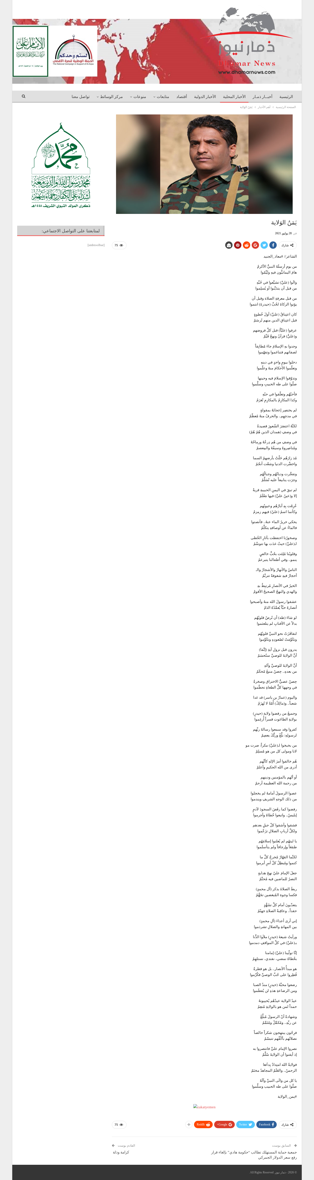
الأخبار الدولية (205, 97)
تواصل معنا (81, 97)
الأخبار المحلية (234, 97)
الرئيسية (286, 97)
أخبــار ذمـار (262, 97)
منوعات (139, 97)
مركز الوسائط (111, 97)
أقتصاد (181, 97)
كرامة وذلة (120, 1152)
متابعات (163, 97)
